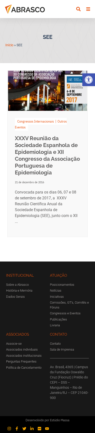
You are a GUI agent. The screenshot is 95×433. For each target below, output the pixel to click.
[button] (88, 79)
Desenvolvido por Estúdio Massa (47, 420)
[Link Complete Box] (47, 154)
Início (9, 45)
